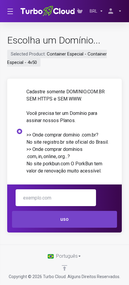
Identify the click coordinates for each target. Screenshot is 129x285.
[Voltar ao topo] (64, 268)
